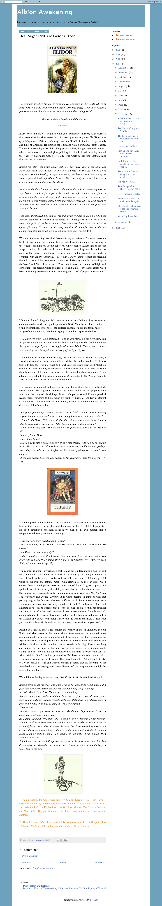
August (122, 86)
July (120, 90)
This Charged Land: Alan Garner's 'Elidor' (129, 188)
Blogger (94, 899)
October (122, 77)
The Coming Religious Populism (129, 130)
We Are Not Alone (127, 181)
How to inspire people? (129, 193)
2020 (118, 49)
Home (63, 862)
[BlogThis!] (60, 840)
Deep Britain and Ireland (36, 886)
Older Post (100, 862)
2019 (118, 54)
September (123, 81)
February (123, 114)
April (121, 104)
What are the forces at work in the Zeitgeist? (129, 200)
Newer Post (25, 862)
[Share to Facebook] (65, 840)
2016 (118, 227)
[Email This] (58, 840)
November (123, 72)
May (120, 100)
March (121, 109)
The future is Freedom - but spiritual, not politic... (129, 174)
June (120, 95)
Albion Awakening (44, 11)
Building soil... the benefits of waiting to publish (129, 163)
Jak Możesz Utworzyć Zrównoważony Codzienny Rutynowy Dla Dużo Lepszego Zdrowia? (64, 888)
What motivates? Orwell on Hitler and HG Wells (129, 120)
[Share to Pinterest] (67, 840)
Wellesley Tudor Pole (128, 216)
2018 (118, 59)
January (122, 222)
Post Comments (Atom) (44, 868)
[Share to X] (62, 840)
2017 (118, 63)
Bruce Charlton (124, 35)
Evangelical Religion (128, 146)
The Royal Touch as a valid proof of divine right (128, 138)
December (123, 67)
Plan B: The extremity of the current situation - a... (128, 153)
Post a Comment (30, 855)
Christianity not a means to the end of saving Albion (129, 208)
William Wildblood (126, 39)
